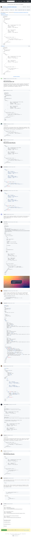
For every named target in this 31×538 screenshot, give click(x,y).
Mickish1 (5, 78)
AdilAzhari (5, 435)
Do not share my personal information (15, 534)
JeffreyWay (4, 6)
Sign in (25, 1)
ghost (4, 90)
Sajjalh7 (5, 214)
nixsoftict (5, 503)
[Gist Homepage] (4, 1)
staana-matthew (6, 404)
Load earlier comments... (16, 76)
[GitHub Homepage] (13, 535)
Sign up (28, 1)
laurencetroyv (6, 190)
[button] (23, 10)
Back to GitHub (20, 1)
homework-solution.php (12, 6)
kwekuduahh (5, 290)
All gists (16, 1)
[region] (15, 30)
